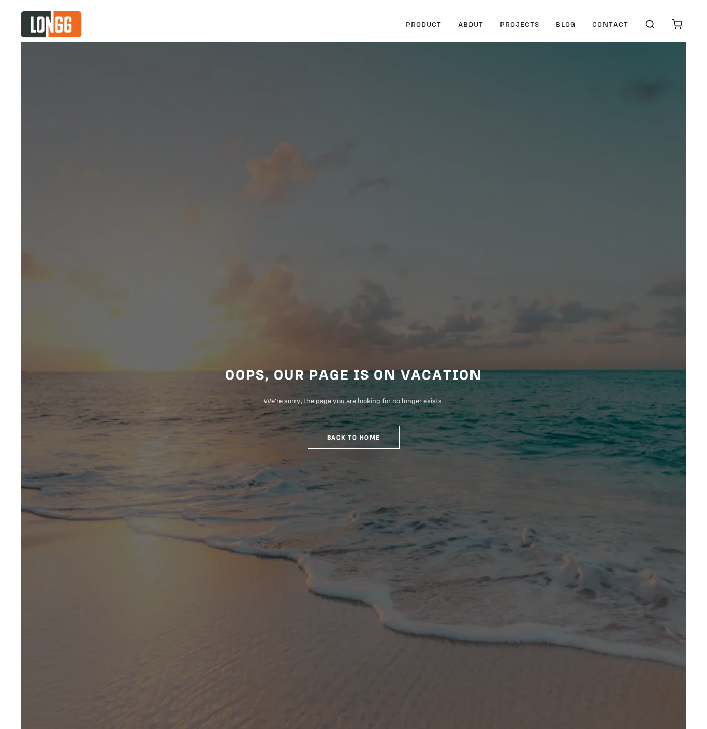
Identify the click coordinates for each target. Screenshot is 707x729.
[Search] (650, 24)
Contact (610, 24)
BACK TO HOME (353, 437)
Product (423, 24)
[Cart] (677, 24)
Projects (519, 24)
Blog (566, 24)
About (470, 24)
